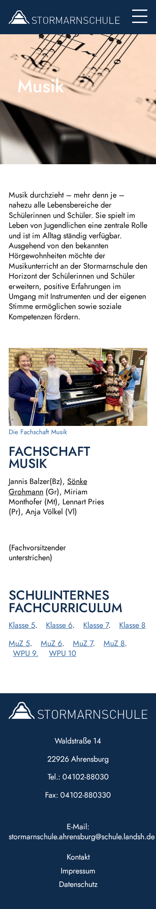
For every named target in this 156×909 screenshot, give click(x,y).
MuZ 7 (83, 643)
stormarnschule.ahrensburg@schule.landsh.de (82, 836)
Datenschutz (78, 884)
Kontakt (78, 857)
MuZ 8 (114, 643)
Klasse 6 (59, 625)
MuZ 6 (51, 643)
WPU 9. (25, 653)
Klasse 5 (22, 625)
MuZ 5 (19, 643)
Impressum (78, 871)
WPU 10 (62, 653)
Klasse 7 (95, 625)
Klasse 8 (132, 625)
